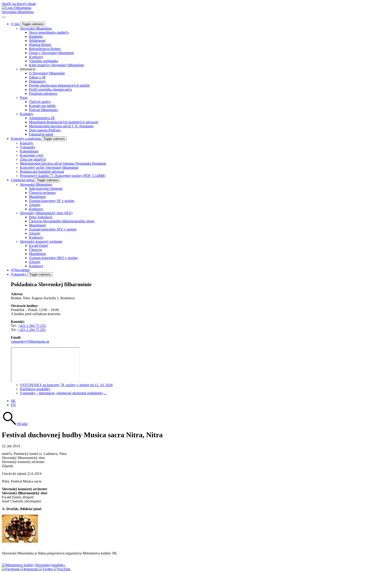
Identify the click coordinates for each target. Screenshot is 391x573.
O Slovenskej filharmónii (47, 73)
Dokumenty (37, 81)
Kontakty (26, 114)
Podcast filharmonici (43, 110)
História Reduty (40, 45)
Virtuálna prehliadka (43, 61)
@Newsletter (20, 270)
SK (13, 401)
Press (23, 98)
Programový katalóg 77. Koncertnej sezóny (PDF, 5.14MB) (62, 176)
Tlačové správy (40, 102)
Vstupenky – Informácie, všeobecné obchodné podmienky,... (63, 393)
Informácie (27, 69)
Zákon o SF (37, 77)
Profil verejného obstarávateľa (50, 89)
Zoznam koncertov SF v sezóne (51, 201)
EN (13, 405)
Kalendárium (29, 151)
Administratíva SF (42, 118)
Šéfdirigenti (37, 41)
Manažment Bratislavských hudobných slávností (63, 122)
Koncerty (26, 143)
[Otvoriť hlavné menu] (3, 17)
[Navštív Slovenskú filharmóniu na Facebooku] (11, 569)
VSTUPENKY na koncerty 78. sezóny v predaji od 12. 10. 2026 (66, 385)
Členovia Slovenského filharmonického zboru (61, 221)
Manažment (37, 197)
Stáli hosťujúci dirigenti (45, 188)
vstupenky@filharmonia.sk (30, 341)
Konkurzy (36, 57)
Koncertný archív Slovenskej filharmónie (49, 167)
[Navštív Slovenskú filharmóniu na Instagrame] (29, 569)
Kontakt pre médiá (42, 106)
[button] (15, 424)
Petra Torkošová (40, 217)
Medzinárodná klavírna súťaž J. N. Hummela (61, 126)
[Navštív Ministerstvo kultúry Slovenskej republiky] (34, 565)
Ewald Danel (38, 245)
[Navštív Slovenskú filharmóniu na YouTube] (62, 569)
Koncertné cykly (32, 155)
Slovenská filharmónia (18, 12)
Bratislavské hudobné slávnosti (42, 172)
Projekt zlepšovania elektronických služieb (59, 85)
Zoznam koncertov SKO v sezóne (53, 258)
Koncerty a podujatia (26, 138)
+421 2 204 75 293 (31, 330)
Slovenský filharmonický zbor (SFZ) (46, 213)
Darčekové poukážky (35, 389)
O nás (15, 24)
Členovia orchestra (42, 193)
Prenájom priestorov (43, 93)
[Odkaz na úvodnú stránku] (16, 8)
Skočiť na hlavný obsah (19, 4)
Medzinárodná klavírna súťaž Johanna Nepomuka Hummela (63, 163)
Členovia (35, 250)
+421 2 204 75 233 (31, 326)
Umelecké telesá (23, 180)
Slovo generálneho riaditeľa (49, 32)
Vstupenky (28, 147)
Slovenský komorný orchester (41, 241)
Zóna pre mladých (33, 159)
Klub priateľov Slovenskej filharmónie (56, 65)
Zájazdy (35, 205)
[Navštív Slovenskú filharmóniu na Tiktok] (46, 569)
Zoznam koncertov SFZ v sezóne (52, 229)
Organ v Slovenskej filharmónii (51, 53)
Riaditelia (36, 36)
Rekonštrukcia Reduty (45, 49)
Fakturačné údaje (41, 134)
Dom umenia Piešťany (45, 130)
